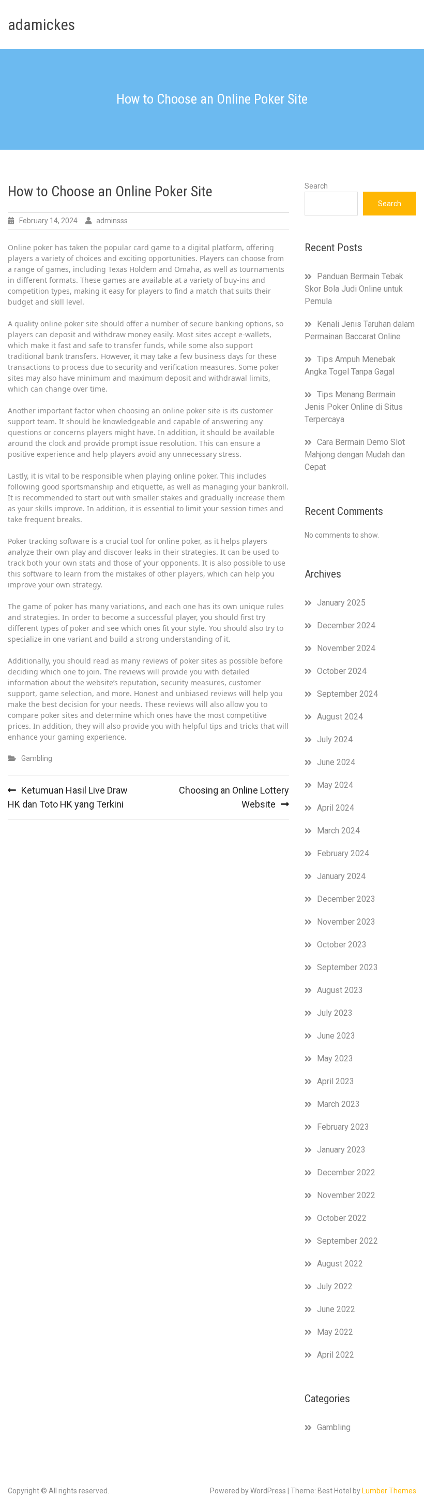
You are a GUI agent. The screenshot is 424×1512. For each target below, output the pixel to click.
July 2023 (335, 1013)
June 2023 (336, 1036)
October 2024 (342, 671)
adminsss (112, 221)
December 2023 (346, 899)
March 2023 (338, 1104)
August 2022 (340, 1264)
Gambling (36, 758)
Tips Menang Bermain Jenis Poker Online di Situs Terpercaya (354, 407)
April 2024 (335, 808)
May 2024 (335, 785)
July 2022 (335, 1286)
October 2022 (342, 1218)
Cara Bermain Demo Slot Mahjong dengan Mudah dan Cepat (355, 454)
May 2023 (335, 1058)
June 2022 (336, 1309)
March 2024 (338, 831)
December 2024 (346, 625)
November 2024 (346, 648)
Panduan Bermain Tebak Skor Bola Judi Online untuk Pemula (354, 288)
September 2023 (347, 967)
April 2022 (335, 1355)
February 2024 (343, 853)
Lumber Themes (389, 1491)
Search (316, 186)
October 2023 (342, 944)
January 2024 (341, 876)
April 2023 (335, 1081)
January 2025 (341, 603)
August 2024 (340, 717)
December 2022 (346, 1172)
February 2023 (343, 1127)
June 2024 (336, 762)
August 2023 (340, 990)
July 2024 (335, 739)
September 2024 (347, 694)
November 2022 (346, 1195)
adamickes (41, 25)
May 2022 (335, 1332)
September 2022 (347, 1241)
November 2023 (346, 922)
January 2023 (341, 1150)
